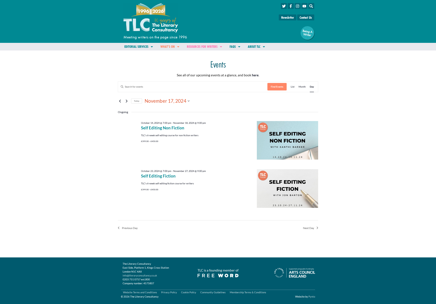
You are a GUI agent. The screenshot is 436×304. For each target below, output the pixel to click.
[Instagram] (298, 6)
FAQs (233, 46)
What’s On (167, 46)
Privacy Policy (169, 292)
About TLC (254, 46)
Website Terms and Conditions (140, 292)
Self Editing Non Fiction (162, 127)
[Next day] (126, 101)
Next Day (308, 228)
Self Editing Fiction (158, 175)
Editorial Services (136, 46)
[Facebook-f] (291, 6)
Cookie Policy (188, 292)
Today (136, 101)
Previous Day (130, 228)
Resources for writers (202, 46)
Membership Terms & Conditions (248, 292)
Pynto (311, 296)
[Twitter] (284, 6)
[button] (311, 6)
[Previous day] (120, 101)
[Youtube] (304, 6)
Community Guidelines (213, 292)
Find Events (277, 86)
